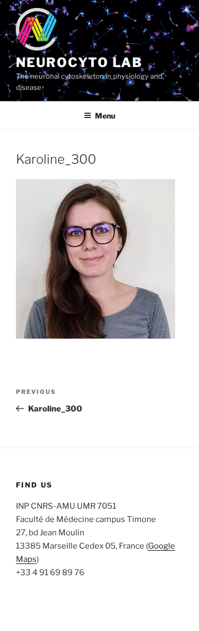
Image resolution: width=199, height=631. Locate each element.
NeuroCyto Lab (79, 62)
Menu (105, 115)
